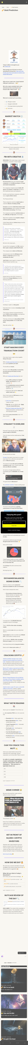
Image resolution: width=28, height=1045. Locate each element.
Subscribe (14, 525)
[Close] (26, 512)
